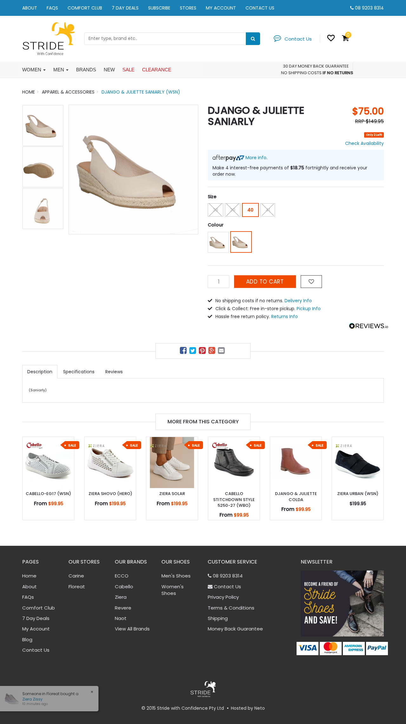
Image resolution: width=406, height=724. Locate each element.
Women (32, 69)
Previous (76, 169)
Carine (76, 575)
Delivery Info (298, 300)
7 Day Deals (125, 8)
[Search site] (253, 38)
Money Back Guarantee (235, 628)
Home (29, 575)
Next (190, 169)
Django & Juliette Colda (296, 496)
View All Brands (132, 628)
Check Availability (364, 143)
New (109, 69)
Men (59, 69)
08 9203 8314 (369, 8)
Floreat (77, 586)
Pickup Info (309, 308)
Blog (27, 639)
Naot (121, 618)
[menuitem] (184, 351)
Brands (86, 69)
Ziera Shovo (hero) (110, 494)
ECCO (121, 575)
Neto (259, 708)
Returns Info (284, 316)
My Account (221, 8)
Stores (188, 8)
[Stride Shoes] (48, 38)
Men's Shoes (176, 575)
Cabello (124, 586)
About (29, 8)
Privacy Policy (223, 597)
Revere (123, 607)
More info (255, 157)
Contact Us (260, 8)
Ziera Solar (172, 494)
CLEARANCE (156, 69)
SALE (128, 69)
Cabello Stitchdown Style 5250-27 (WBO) (234, 499)
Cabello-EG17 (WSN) (48, 494)
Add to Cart (265, 281)
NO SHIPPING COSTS (301, 73)
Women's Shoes (172, 590)
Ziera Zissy (29, 699)
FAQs (52, 8)
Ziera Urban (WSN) (357, 494)
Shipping (218, 618)
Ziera (121, 597)
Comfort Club (85, 8)
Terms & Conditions (231, 607)
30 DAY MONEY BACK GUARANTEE (316, 66)
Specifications (79, 372)
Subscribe (159, 8)
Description (39, 372)
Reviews (114, 372)
